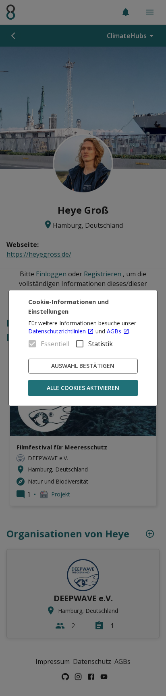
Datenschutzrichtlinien (57, 331)
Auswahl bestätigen (82, 365)
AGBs (114, 331)
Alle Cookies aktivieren (83, 388)
